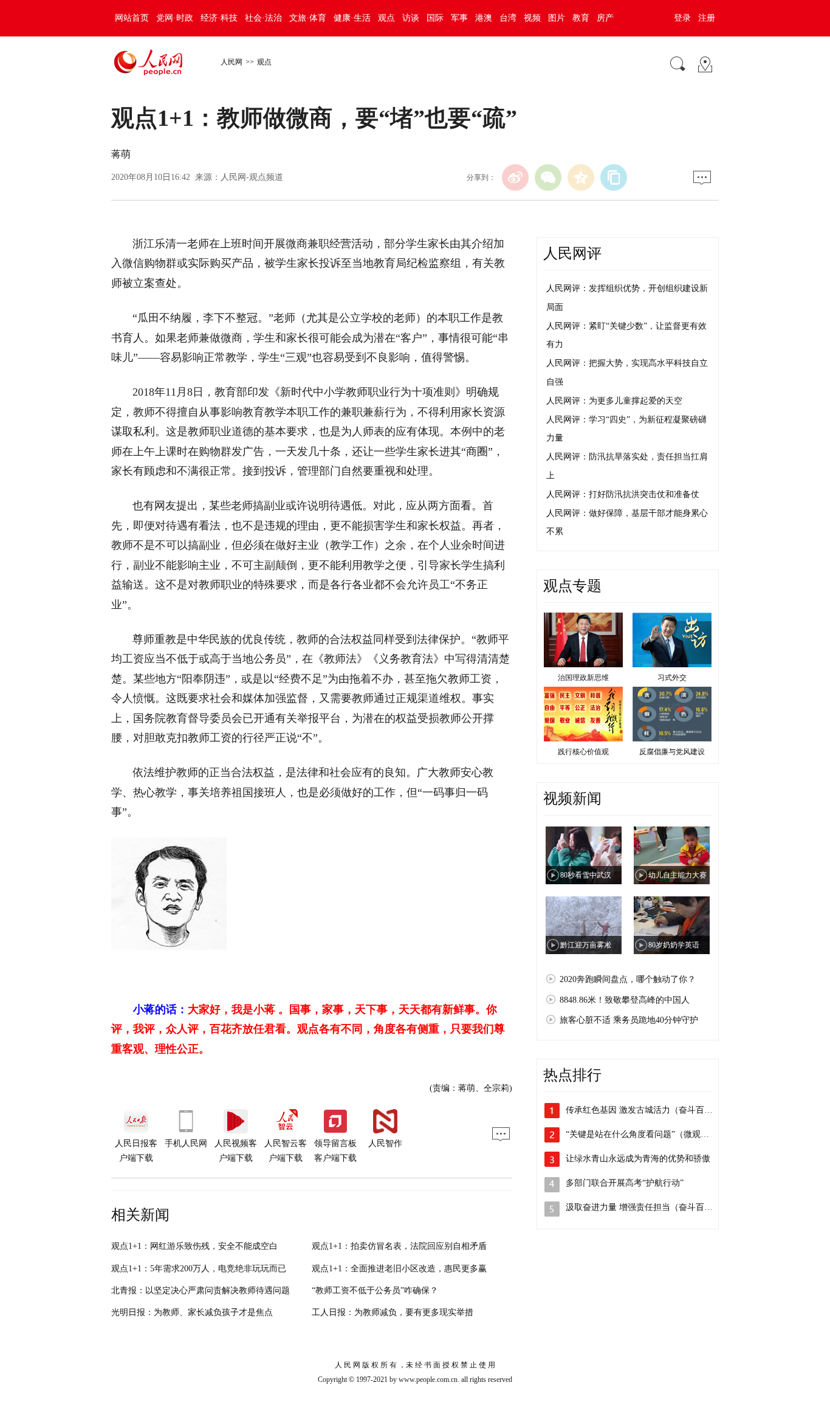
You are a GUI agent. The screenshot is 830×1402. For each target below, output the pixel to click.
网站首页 (132, 17)
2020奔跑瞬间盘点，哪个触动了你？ (628, 979)
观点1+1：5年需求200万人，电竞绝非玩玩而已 (198, 1268)
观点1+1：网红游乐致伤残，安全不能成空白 (194, 1246)
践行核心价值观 (583, 751)
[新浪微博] (515, 177)
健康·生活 (352, 17)
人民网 (231, 62)
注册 (706, 17)
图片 (556, 17)
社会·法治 (263, 17)
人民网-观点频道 (252, 177)
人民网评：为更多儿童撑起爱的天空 (614, 400)
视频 (532, 17)
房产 (605, 17)
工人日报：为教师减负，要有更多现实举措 (392, 1312)
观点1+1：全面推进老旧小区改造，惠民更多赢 (399, 1268)
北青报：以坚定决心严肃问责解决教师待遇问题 (200, 1290)
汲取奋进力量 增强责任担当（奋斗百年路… (648, 1207)
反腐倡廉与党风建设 (672, 751)
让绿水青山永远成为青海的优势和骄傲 (638, 1158)
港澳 (483, 17)
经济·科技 (219, 17)
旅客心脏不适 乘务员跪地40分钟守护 (629, 1020)
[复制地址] (613, 177)
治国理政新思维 (583, 677)
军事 (459, 17)
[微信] (548, 177)
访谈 (410, 17)
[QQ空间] (581, 177)
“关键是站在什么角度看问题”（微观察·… (643, 1134)
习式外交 (672, 677)
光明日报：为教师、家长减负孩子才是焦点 (192, 1312)
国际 (435, 17)
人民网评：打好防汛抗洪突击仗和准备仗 (622, 494)
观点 (386, 17)
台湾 (507, 17)
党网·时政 (174, 17)
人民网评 (572, 253)
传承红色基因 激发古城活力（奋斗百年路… (648, 1110)
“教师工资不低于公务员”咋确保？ (375, 1290)
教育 (580, 17)
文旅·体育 (307, 17)
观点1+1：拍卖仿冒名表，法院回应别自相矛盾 (399, 1246)
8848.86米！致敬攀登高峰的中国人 (625, 1000)
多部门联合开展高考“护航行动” (625, 1182)
